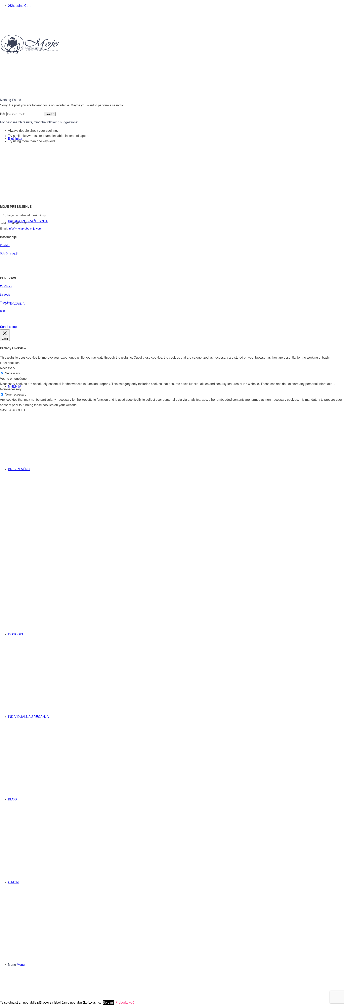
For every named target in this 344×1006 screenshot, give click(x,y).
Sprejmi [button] (108, 1002)
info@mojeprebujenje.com (25, 228)
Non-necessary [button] (11, 389)
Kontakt (5, 245)
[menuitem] (171, 510)
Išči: (3, 113)
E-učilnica (6, 286)
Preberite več (124, 1002)
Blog (3, 310)
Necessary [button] (7, 368)
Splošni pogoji (9, 253)
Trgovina (6, 302)
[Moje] (30, 52)
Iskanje (50, 114)
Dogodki (5, 294)
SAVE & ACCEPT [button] (12, 410)
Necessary (12, 373)
